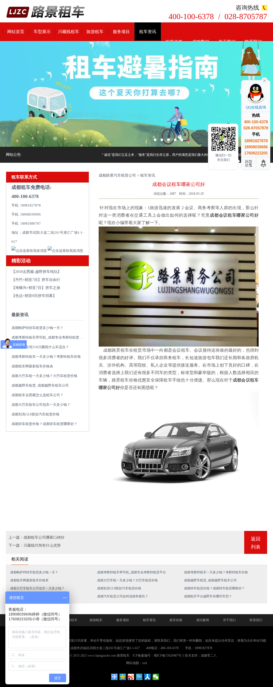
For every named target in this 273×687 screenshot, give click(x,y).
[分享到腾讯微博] (139, 677)
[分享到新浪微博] (131, 677)
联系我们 (256, 620)
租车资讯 (147, 31)
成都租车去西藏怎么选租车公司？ (37, 395)
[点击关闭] (264, 80)
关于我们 (229, 620)
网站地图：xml (136, 663)
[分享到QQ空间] (122, 677)
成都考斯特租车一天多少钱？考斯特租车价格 (46, 357)
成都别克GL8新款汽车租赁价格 (35, 414)
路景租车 (123, 655)
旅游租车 (94, 31)
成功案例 (202, 620)
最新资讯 (20, 314)
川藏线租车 (68, 31)
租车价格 (176, 620)
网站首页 (15, 31)
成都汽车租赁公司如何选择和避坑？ (122, 596)
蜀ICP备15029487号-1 (169, 655)
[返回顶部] (264, 163)
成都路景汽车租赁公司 (117, 175)
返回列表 (255, 543)
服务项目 (121, 31)
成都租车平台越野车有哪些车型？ (208, 596)
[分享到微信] (155, 677)
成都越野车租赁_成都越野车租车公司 (40, 385)
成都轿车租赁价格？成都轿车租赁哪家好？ (44, 424)
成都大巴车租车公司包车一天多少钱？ (40, 405)
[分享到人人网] (147, 677)
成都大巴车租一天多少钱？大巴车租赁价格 (44, 376)
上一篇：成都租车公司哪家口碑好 (37, 537)
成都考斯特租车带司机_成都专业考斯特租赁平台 (48, 337)
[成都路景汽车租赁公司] (46, 12)
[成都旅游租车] (136, 94)
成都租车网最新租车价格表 (32, 366)
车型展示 (42, 31)
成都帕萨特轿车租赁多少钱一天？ (37, 328)
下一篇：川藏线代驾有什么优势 (35, 545)
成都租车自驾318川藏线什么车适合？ (40, 347)
